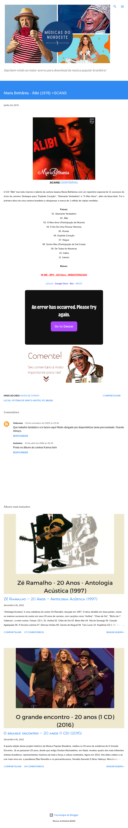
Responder (20, 435)
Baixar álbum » (115, 632)
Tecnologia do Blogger (66, 815)
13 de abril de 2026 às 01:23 (39, 443)
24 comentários (34, 766)
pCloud (49, 283)
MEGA (79, 283)
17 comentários (34, 632)
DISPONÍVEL (69, 182)
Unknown (18, 423)
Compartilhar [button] (112, 395)
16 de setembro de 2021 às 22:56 (42, 423)
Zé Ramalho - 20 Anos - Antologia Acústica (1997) (50, 599)
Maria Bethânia (29, 395)
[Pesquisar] (115, 5)
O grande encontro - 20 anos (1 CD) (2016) (43, 733)
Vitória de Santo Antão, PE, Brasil (32, 400)
